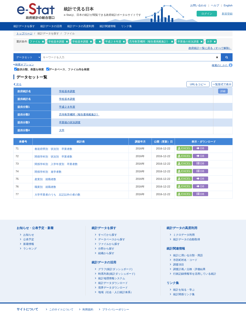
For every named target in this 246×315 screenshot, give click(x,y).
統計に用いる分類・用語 (188, 255)
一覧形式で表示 (222, 84)
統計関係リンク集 (184, 294)
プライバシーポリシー (115, 309)
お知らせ (28, 234)
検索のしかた (220, 65)
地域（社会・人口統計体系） (115, 292)
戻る (18, 84)
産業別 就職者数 (45, 179)
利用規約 (87, 309)
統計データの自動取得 (186, 239)
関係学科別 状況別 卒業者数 (53, 156)
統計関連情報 (108, 26)
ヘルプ (215, 5)
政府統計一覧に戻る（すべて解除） (210, 48)
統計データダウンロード (113, 283)
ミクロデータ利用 (184, 234)
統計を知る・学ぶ (184, 289)
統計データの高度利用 (80, 26)
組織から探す (106, 253)
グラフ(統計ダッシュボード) (115, 269)
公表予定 (28, 239)
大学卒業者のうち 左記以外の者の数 (57, 194)
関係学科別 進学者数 (48, 171)
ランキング (30, 248)
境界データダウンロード (113, 287)
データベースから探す (111, 239)
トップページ (24, 33)
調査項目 (178, 264)
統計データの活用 (51, 26)
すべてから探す (107, 234)
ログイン (206, 13)
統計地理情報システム (111, 278)
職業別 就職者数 (45, 186)
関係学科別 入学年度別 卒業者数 (56, 164)
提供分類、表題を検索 (30, 69)
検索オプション (24, 64)
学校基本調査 (67, 91)
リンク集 (126, 26)
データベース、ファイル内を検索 (69, 69)
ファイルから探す (109, 244)
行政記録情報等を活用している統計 (194, 273)
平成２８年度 (67, 106)
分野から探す (106, 248)
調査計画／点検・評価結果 (189, 269)
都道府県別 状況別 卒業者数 (53, 148)
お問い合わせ (198, 5)
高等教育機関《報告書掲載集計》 (79, 114)
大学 (61, 130)
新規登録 (227, 13)
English (228, 5)
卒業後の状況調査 (70, 122)
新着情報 (28, 244)
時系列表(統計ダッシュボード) (116, 273)
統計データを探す (24, 26)
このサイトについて (61, 309)
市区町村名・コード (185, 260)
